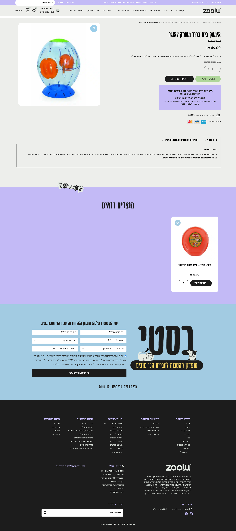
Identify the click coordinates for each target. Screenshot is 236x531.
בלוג (188, 438)
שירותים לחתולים (86, 434)
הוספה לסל (208, 79)
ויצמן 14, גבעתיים (117, 492)
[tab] (211, 140)
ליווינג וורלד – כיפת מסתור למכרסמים (195, 265)
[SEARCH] (45, 513)
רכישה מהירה (179, 79)
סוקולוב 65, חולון (117, 482)
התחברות (186, 441)
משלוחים (155, 424)
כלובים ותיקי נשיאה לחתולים (81, 449)
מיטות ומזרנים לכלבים (113, 424)
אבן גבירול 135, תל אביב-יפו (112, 478)
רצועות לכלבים (116, 438)
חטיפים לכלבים (116, 445)
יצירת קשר (185, 431)
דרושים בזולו (185, 452)
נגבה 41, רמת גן (118, 489)
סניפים (187, 427)
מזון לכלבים (118, 427)
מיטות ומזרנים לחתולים (83, 438)
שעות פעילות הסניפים (70, 466)
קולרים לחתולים (86, 445)
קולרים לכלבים (116, 441)
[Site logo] (201, 10)
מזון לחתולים (87, 424)
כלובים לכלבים (116, 449)
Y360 (118, 524)
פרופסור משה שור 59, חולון (113, 485)
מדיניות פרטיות (153, 431)
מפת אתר (186, 449)
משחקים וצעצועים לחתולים (81, 441)
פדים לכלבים (117, 452)
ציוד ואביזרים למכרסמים (190, 22)
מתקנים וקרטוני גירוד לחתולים (80, 431)
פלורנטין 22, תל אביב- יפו (113, 474)
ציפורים (57, 424)
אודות (187, 424)
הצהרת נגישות (153, 434)
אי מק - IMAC (214, 41)
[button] (201, 283)
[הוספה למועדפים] (94, 28)
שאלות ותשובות (183, 445)
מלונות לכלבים (116, 431)
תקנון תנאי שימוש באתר (149, 427)
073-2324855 (47, 12)
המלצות (204, 2)
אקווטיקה (56, 434)
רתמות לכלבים (116, 434)
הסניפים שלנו (215, 2)
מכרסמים (206, 22)
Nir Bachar (131, 524)
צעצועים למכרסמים (170, 22)
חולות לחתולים (87, 427)
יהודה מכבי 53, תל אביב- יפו (112, 471)
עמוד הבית (217, 22)
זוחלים (57, 431)
